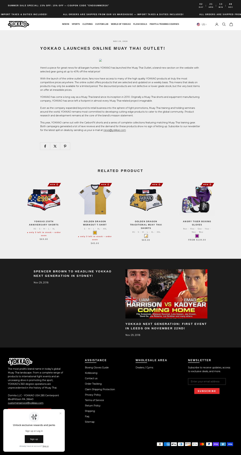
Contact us (91, 378)
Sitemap (90, 421)
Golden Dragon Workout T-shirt (95, 223)
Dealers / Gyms (144, 367)
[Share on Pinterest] (65, 146)
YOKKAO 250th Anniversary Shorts (44, 223)
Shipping (90, 411)
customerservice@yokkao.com (25, 403)
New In (65, 24)
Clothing (87, 24)
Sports (76, 24)
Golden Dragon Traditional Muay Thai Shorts (146, 224)
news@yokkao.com (114, 130)
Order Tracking (93, 383)
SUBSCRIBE (207, 391)
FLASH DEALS (140, 24)
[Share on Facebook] (45, 146)
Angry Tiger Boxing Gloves (197, 223)
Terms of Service (94, 400)
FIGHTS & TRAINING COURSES (164, 24)
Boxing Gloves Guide (97, 367)
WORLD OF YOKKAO (121, 24)
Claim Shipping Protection (100, 389)
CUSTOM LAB (101, 24)
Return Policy (92, 405)
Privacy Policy (93, 394)
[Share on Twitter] (55, 146)
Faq (87, 416)
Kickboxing (91, 372)
